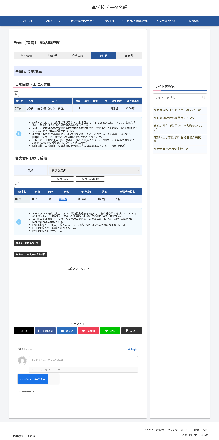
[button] (131, 330)
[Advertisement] (78, 293)
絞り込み (62, 179)
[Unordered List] (55, 370)
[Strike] (46, 370)
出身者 (129, 55)
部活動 (103, 55)
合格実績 (77, 55)
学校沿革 (52, 55)
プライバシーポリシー (179, 430)
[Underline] (41, 370)
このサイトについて (154, 430)
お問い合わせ (200, 430)
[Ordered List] (50, 370)
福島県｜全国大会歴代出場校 (30, 254)
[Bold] (32, 370)
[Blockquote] (59, 370)
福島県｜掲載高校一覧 (27, 243)
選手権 (63, 199)
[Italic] (37, 370)
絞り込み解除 (90, 179)
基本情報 (26, 55)
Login (134, 349)
